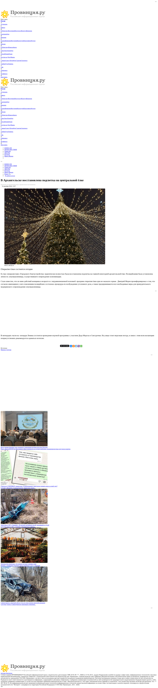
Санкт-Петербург (10, 60)
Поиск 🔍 (7, 174)
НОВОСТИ (8, 148)
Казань (3, 41)
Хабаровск (4, 70)
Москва (3, 44)
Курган (33, 41)
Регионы (7, 154)
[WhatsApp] (81, 346)
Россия (3, 21)
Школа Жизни (8, 156)
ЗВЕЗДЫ (7, 153)
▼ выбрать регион (10, 176)
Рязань (13, 57)
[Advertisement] (34, 5)
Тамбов (3, 64)
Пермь (6, 54)
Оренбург (10, 50)
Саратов (18, 60)
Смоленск (24, 60)
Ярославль (4, 77)
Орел (5, 50)
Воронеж (29, 31)
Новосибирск (12, 47)
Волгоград (18, 31)
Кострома (14, 41)
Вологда (23, 31)
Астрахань (4, 24)
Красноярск (27, 41)
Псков (10, 54)
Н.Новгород (4, 47)
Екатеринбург (5, 34)
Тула (6, 64)
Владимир (11, 31)
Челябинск (4, 74)
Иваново (3, 37)
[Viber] (79, 346)
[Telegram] (76, 346)
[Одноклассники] (73, 346)
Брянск (3, 27)
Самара (3, 60)
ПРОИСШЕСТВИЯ (10, 149)
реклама (3, 673)
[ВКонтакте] (71, 346)
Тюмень (10, 64)
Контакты (9, 673)
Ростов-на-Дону (6, 57)
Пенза (2, 54)
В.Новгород (4, 31)
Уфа (2, 67)
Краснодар (20, 41)
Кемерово (8, 41)
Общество (7, 151)
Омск (2, 50)
